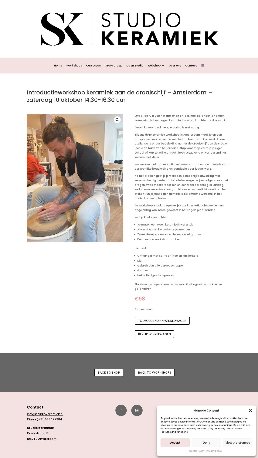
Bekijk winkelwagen (154, 334)
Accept (175, 443)
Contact (191, 65)
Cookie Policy (197, 451)
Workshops (74, 65)
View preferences (237, 443)
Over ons (175, 65)
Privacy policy (214, 451)
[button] (250, 410)
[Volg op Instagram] (137, 410)
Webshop (154, 65)
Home (58, 65)
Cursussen (93, 65)
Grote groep (113, 65)
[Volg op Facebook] (121, 410)
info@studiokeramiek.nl (45, 414)
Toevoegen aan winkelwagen (162, 321)
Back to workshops (154, 372)
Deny (206, 443)
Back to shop (109, 372)
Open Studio (134, 65)
